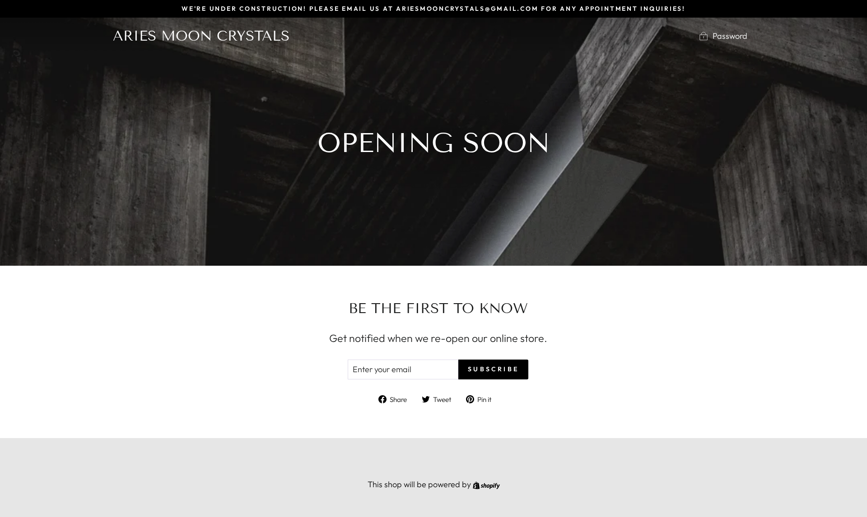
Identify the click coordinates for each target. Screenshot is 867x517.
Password (730, 36)
